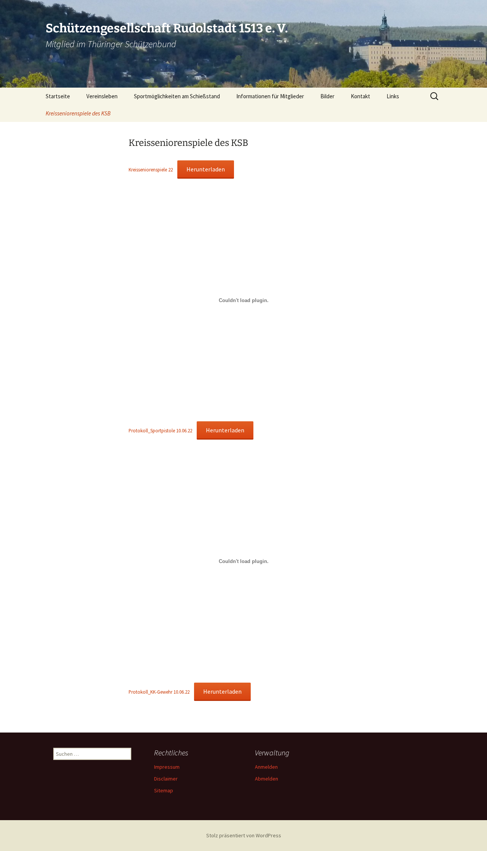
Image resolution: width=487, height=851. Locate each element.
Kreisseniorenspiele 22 (151, 169)
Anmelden (266, 766)
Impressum (167, 766)
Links (393, 96)
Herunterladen (205, 169)
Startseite (58, 96)
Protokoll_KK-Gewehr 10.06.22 (159, 692)
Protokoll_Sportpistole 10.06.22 (160, 430)
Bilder (327, 96)
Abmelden (266, 778)
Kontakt (360, 96)
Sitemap (163, 790)
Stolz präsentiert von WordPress (243, 835)
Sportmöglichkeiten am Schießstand (177, 96)
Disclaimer (166, 778)
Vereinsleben (102, 96)
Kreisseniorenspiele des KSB (78, 113)
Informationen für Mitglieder (270, 96)
